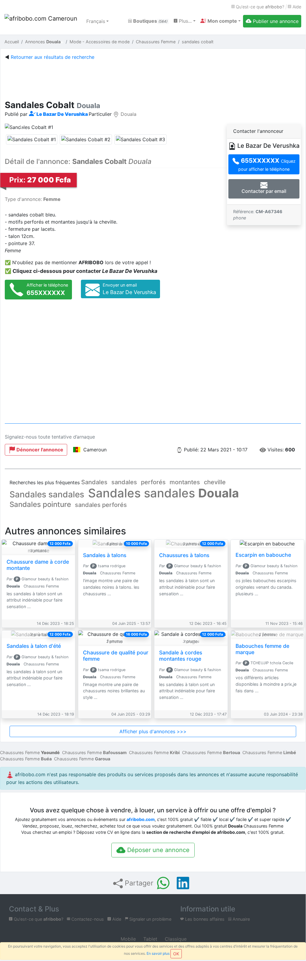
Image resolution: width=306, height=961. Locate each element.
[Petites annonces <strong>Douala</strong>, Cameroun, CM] (41, 21)
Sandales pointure (40, 504)
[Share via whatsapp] (163, 883)
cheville (215, 482)
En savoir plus (158, 953)
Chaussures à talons (184, 555)
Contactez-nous (87, 919)
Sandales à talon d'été (34, 646)
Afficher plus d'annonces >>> (153, 731)
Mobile (127, 939)
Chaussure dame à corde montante (38, 565)
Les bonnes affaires (204, 919)
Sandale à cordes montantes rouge (180, 655)
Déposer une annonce (157, 850)
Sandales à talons (104, 555)
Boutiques (149, 21)
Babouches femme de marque (262, 649)
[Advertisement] (153, 78)
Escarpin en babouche (263, 555)
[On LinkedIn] (183, 883)
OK (176, 953)
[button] (220, 21)
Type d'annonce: (33, 199)
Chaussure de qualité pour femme (115, 655)
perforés (153, 482)
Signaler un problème (149, 919)
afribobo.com (141, 819)
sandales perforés (101, 504)
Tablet (149, 939)
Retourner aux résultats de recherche (52, 57)
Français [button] (95, 21)
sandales (124, 482)
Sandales (94, 482)
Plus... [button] (184, 21)
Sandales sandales (47, 494)
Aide (296, 6)
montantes (185, 482)
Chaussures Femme (30, 752)
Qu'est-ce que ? (259, 6)
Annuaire (240, 919)
